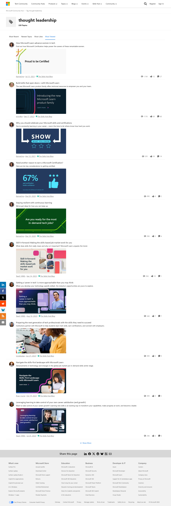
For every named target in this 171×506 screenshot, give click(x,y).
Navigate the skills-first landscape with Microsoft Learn (39, 362)
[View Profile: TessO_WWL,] (11, 244)
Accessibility (142, 491)
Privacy (79, 502)
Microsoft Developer (119, 471)
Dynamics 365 (90, 475)
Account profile (40, 467)
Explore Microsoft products (17, 491)
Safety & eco (121, 502)
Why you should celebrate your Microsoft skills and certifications (44, 123)
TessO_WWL (20, 276)
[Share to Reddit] (98, 453)
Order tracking (40, 483)
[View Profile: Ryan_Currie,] (11, 364)
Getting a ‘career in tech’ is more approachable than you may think (44, 282)
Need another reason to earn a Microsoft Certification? (39, 162)
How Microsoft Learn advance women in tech (35, 43)
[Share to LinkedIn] (85, 453)
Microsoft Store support (43, 475)
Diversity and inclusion (145, 487)
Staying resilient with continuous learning (34, 202)
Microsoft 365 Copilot (92, 491)
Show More (86, 443)
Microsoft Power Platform (93, 483)
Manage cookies (89, 502)
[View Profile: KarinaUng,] (11, 44)
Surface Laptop (13, 471)
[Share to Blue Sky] (102, 453)
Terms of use (101, 502)
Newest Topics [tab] (26, 36)
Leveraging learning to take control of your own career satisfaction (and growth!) (51, 402)
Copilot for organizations (16, 479)
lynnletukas (20, 356)
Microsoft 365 (90, 479)
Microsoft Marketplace (119, 487)
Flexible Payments (41, 495)
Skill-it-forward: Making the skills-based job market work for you (44, 242)
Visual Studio (117, 495)
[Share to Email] (110, 453)
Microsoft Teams (90, 487)
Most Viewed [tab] (50, 36)
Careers (140, 467)
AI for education (66, 495)
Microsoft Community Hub (15, 11)
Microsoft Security (91, 471)
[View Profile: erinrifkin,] (11, 84)
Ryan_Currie (20, 396)
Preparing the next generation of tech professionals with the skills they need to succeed (53, 322)
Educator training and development (72, 487)
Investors (141, 483)
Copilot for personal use (16, 483)
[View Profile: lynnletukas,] (11, 324)
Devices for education (67, 471)
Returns (38, 479)
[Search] (145, 3)
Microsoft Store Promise (43, 491)
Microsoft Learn (117, 475)
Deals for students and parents (70, 491)
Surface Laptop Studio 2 (16, 475)
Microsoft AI (89, 467)
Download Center (41, 471)
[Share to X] (93, 453)
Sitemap (57, 502)
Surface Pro (12, 467)
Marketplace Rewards (119, 491)
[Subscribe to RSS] (106, 453)
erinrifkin (19, 116)
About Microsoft (143, 471)
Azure (114, 467)
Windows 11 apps (14, 495)
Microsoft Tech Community (121, 483)
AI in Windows (13, 487)
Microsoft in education (68, 467)
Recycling (131, 502)
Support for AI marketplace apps (122, 479)
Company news (142, 475)
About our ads (141, 502)
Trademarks (111, 502)
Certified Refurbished (42, 487)
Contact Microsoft (68, 502)
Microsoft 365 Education (68, 479)
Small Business (90, 495)
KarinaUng (20, 76)
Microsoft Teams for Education (70, 475)
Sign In (161, 4)
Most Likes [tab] (38, 36)
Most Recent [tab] (14, 36)
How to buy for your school (69, 483)
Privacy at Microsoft (144, 479)
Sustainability (142, 495)
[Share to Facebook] (89, 453)
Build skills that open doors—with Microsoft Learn (37, 83)
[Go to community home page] (8, 4)
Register (153, 4)
